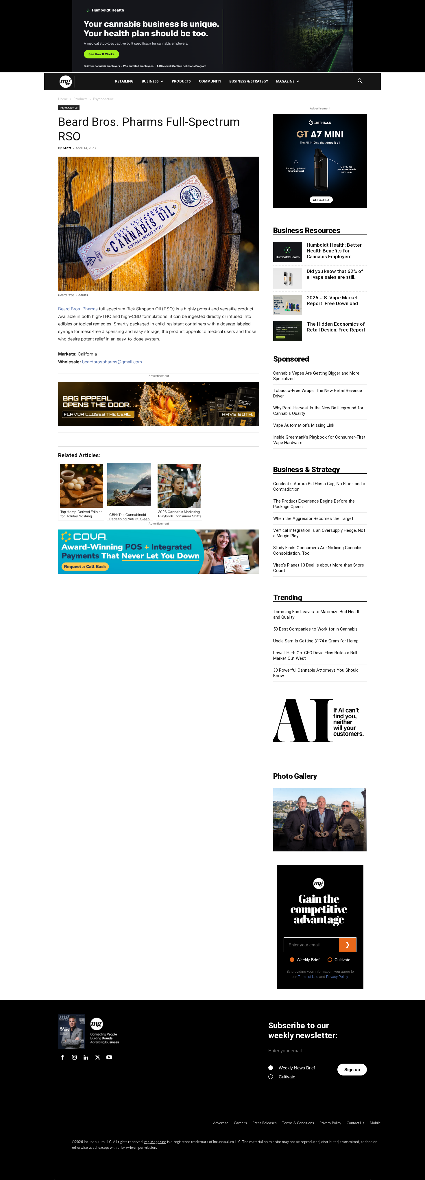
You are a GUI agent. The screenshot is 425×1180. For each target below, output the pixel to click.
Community (210, 81)
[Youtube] (109, 1057)
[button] (360, 82)
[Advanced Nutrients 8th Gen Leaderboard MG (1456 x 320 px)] (158, 404)
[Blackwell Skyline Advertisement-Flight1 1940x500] (212, 36)
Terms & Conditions (298, 1122)
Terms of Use (308, 977)
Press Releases (264, 1122)
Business (150, 81)
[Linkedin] (86, 1057)
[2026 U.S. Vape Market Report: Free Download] (287, 305)
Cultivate (342, 959)
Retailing (124, 81)
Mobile (375, 1122)
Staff (67, 148)
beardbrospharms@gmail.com (112, 361)
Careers (240, 1122)
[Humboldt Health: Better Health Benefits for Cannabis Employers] (287, 252)
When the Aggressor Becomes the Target (313, 518)
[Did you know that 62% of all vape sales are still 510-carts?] (287, 278)
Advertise (220, 1122)
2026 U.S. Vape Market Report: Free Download (332, 300)
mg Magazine (155, 1141)
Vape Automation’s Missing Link (303, 425)
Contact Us (355, 1122)
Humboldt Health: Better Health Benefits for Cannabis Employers (334, 250)
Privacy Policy (337, 977)
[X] (97, 1057)
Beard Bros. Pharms (78, 309)
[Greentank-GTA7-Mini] (320, 206)
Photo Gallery (295, 776)
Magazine (285, 81)
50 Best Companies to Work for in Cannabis (315, 629)
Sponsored (291, 359)
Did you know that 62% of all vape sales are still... (335, 274)
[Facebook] (62, 1057)
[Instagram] (74, 1057)
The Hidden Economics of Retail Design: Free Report (336, 327)
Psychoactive (69, 108)
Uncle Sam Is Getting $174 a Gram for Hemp (316, 641)
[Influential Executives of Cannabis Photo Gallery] (320, 819)
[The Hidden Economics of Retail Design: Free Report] (287, 331)
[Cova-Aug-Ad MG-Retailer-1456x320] (158, 551)
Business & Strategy (248, 81)
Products (181, 81)
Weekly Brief (308, 959)
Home (63, 98)
